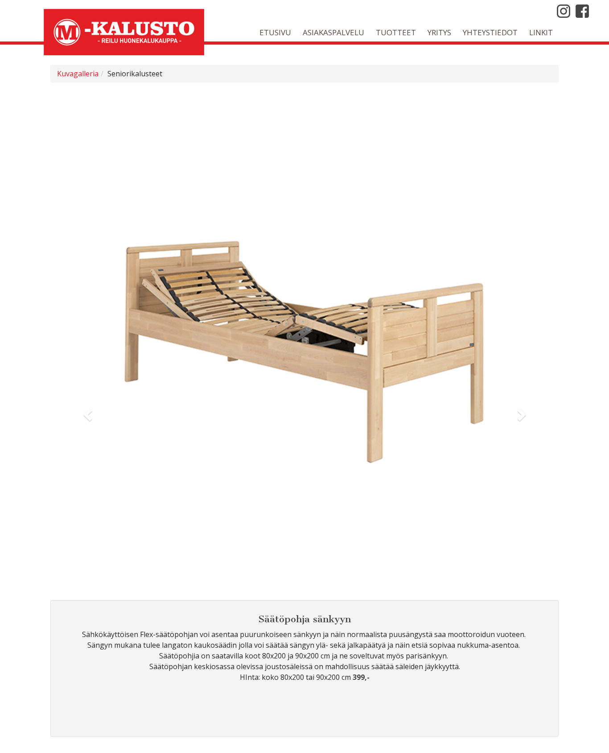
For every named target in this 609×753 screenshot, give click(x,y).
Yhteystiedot (490, 32)
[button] (88, 414)
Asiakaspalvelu (333, 32)
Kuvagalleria (78, 74)
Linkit (541, 32)
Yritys (439, 32)
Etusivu (275, 32)
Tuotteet (396, 32)
